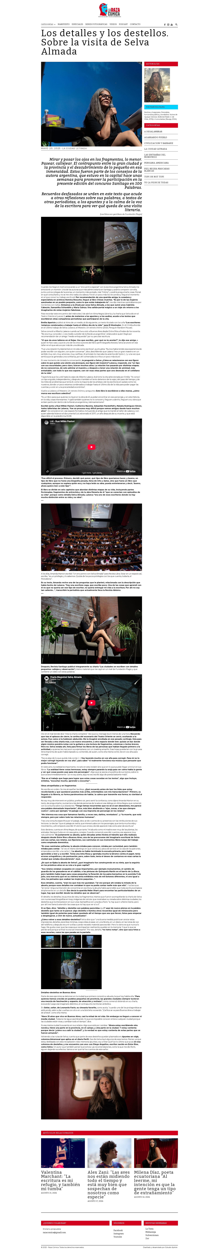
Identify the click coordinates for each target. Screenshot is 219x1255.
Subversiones (152, 1235)
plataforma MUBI (64, 416)
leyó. (78, 859)
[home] (109, 10)
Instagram (119, 1234)
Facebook (118, 1230)
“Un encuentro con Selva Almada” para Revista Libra (96, 574)
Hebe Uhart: (93, 890)
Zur (147, 1238)
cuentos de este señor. (98, 1049)
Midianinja (151, 1232)
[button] (49, 24)
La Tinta (149, 1229)
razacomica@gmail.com (54, 1232)
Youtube (118, 1237)
